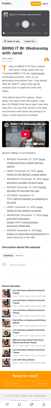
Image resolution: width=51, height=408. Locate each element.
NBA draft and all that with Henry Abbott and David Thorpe (28, 341)
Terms (30, 396)
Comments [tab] (8, 255)
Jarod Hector (37, 73)
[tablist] (13, 255)
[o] (6, 293)
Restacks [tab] (19, 255)
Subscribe (36, 3)
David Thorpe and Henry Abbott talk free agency (26, 163)
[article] (25, 293)
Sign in (45, 3)
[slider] (23, 33)
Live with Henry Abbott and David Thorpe (29, 291)
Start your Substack (20, 400)
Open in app (13, 41)
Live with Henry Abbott (24, 359)
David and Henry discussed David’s (27, 218)
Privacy (24, 396)
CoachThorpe (40, 296)
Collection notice (40, 396)
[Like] (7, 404)
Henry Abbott (7, 59)
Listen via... (30, 41)
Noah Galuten (40, 326)
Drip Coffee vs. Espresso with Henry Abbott (29, 321)
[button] (8, 24)
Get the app (36, 400)
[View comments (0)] (19, 404)
